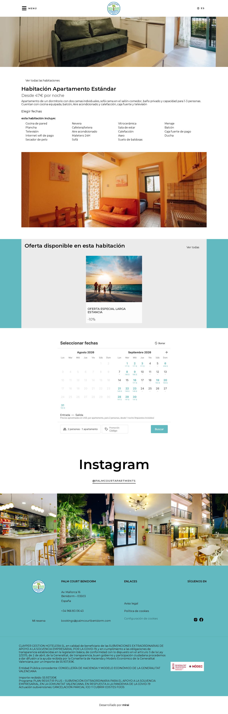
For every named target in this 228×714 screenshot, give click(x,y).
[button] (24, 190)
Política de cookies (136, 611)
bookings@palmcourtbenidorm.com (86, 620)
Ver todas (193, 247)
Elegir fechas (31, 111)
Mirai (125, 705)
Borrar (161, 343)
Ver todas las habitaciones (43, 80)
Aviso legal (131, 603)
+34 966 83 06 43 (72, 610)
